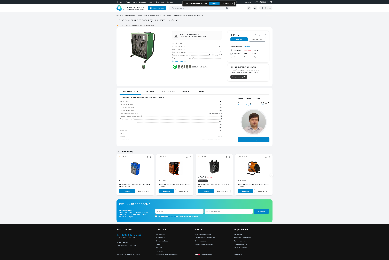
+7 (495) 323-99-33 (261, 2)
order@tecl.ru (122, 242)
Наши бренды (160, 238)
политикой (172, 216)
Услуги (128, 2)
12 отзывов (265, 105)
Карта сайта (238, 254)
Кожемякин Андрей (244, 105)
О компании (160, 2)
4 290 (242, 180)
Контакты (170, 2)
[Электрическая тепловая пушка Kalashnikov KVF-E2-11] (254, 175)
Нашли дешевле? (260, 35)
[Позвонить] (270, 2)
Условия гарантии (240, 244)
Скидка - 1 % (202, 180)
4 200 (123, 180)
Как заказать (238, 234)
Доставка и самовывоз (242, 238)
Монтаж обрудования (203, 234)
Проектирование (200, 241)
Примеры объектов (162, 241)
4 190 (162, 180)
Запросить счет (143, 191)
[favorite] (250, 8)
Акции (135, 2)
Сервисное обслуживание (204, 238)
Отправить (261, 211)
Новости (158, 248)
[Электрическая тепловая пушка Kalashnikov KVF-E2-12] (175, 175)
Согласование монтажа (203, 244)
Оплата (150, 2)
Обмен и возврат (240, 248)
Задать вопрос (254, 140)
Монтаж (119, 2)
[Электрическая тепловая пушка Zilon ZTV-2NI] (214, 173)
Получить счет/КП (238, 77)
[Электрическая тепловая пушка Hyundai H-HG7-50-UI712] (135, 175)
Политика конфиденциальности (166, 254)
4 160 (202, 177)
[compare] (255, 8)
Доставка (142, 2)
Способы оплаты (240, 241)
